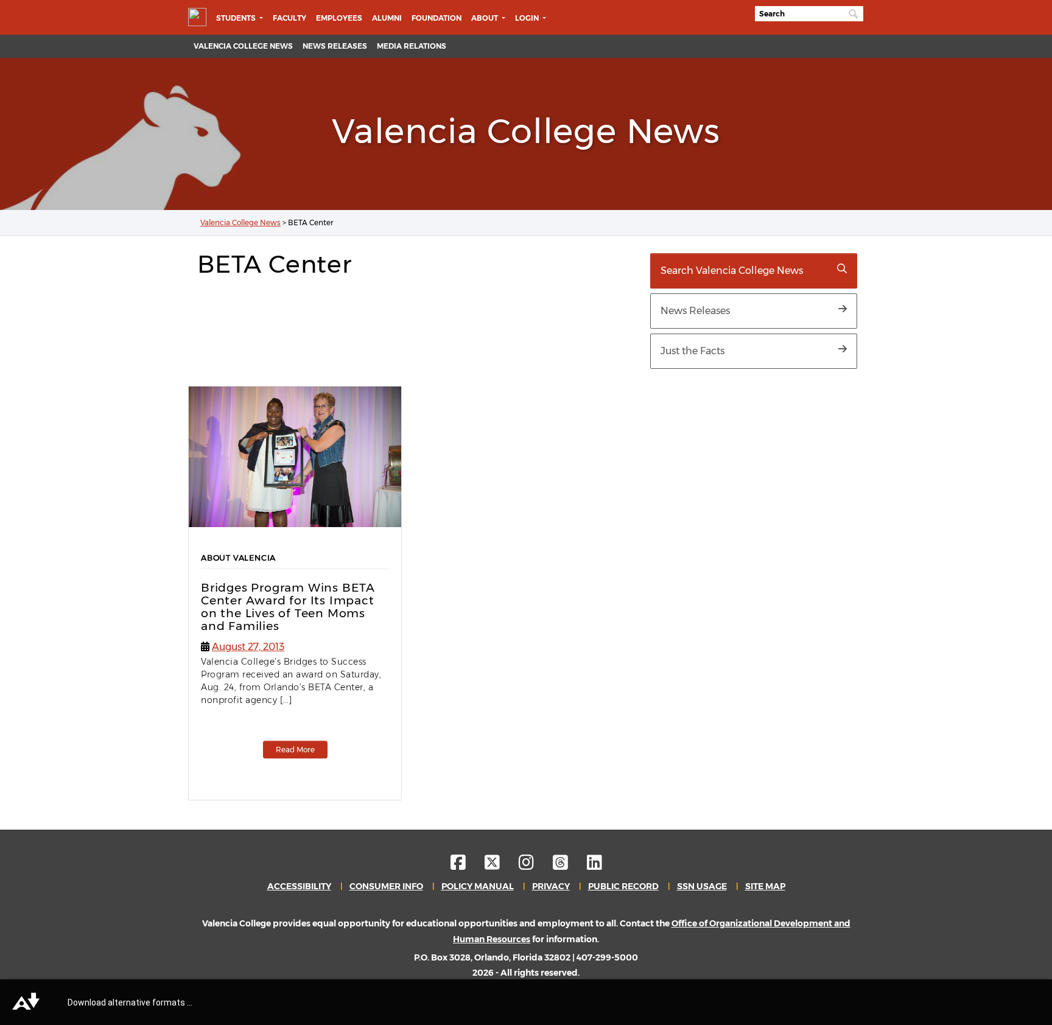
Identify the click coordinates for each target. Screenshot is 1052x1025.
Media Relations (411, 46)
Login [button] (528, 18)
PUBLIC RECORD (623, 886)
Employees (339, 18)
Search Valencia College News (732, 270)
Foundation (436, 18)
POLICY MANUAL (477, 886)
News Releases (335, 46)
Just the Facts (692, 351)
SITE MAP (765, 886)
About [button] (485, 18)
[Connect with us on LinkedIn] (594, 865)
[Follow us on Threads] (569, 865)
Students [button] (237, 18)
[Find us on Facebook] (467, 865)
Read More (295, 749)
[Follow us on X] (501, 865)
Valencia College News (243, 46)
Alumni (387, 18)
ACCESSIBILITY (299, 886)
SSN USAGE (702, 886)
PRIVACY (551, 886)
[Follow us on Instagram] (535, 865)
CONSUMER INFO (386, 886)
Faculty (289, 18)
